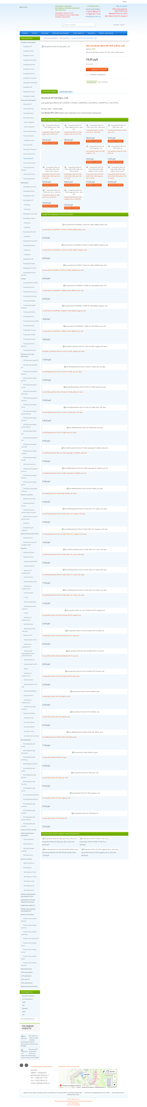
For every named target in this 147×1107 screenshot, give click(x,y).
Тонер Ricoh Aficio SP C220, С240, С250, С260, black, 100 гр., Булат (51, 176)
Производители (26, 992)
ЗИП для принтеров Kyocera (28, 419)
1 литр (25, 597)
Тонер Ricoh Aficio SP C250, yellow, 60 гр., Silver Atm (51, 133)
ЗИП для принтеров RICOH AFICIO (28, 425)
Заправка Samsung (29, 60)
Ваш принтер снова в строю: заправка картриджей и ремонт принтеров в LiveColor (29, 1040)
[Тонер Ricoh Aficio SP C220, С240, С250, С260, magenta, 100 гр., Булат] (96, 169)
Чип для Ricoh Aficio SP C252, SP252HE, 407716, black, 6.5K (61, 676)
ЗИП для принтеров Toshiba (28, 452)
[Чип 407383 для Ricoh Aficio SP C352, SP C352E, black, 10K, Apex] (84, 407)
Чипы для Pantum (29, 174)
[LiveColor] (37, 17)
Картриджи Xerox (29, 196)
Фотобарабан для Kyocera (28, 783)
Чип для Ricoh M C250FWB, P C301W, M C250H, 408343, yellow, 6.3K (63, 230)
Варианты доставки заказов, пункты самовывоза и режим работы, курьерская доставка (53, 1093)
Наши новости (78, 33)
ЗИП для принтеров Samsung (28, 392)
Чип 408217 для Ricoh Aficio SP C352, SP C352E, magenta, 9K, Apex (63, 351)
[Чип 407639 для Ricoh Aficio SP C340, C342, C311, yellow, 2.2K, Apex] (84, 508)
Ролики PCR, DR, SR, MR (28, 830)
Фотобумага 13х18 (29, 877)
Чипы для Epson (28, 136)
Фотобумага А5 (28, 890)
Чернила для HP (28, 566)
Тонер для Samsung (29, 296)
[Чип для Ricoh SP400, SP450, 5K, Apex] (84, 752)
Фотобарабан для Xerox (28, 769)
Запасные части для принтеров (27, 355)
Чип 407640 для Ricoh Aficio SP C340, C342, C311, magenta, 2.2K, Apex (64, 534)
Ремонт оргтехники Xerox (28, 944)
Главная (25, 33)
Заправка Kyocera (29, 64)
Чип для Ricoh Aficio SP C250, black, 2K (54, 818)
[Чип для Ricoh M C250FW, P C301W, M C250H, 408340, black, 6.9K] (84, 265)
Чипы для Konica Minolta (27, 168)
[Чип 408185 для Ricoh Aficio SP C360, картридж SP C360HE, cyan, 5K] (84, 468)
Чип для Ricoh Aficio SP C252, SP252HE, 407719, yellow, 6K (60, 636)
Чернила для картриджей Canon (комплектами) (28, 653)
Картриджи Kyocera (29, 187)
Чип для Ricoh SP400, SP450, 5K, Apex (54, 757)
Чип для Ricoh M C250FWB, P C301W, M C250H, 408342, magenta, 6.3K (64, 250)
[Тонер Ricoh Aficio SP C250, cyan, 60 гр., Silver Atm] (96, 126)
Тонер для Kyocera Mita (31, 321)
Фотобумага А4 (28, 881)
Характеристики (66, 92)
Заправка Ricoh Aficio (30, 83)
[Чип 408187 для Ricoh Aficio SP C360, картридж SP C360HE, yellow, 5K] (84, 447)
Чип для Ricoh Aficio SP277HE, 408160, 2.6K (56, 717)
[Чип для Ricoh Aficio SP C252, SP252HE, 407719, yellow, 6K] (84, 630)
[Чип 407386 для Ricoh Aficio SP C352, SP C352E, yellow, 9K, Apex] (84, 387)
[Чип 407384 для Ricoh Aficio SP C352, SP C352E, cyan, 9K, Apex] (84, 366)
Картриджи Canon (29, 218)
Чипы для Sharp (28, 109)
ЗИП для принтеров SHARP (28, 459)
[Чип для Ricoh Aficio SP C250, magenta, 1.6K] (96, 147)
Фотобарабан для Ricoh (31, 795)
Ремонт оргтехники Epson (28, 957)
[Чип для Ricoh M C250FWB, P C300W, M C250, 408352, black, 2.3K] (84, 285)
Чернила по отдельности (27, 571)
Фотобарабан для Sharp (28, 745)
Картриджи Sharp (29, 263)
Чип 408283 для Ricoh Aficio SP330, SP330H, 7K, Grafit (59, 493)
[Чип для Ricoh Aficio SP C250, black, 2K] (117, 147)
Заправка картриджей (60, 33)
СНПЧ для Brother (26, 983)
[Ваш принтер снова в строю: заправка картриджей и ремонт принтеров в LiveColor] (24, 1037)
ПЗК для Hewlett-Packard (27, 849)
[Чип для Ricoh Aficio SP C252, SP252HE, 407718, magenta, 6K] (84, 610)
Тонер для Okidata (29, 301)
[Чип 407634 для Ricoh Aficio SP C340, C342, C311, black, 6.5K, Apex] (84, 569)
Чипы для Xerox (28, 113)
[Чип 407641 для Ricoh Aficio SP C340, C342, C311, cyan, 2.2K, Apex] (84, 549)
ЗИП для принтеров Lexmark (28, 445)
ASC (23, 1015)
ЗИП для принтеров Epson (28, 483)
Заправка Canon (28, 69)
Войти (124, 2)
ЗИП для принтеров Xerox (28, 406)
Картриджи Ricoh (29, 191)
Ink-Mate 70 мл (28, 718)
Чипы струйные (28, 122)
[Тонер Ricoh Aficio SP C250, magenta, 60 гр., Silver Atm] (74, 127)
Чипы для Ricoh (28, 158)
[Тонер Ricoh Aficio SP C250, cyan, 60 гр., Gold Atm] (52, 191)
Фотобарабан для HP (30, 764)
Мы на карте (121, 6)
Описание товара (49, 92)
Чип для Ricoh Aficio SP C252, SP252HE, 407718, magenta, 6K (61, 615)
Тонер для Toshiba (29, 335)
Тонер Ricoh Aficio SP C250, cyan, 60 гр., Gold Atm (51, 196)
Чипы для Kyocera (29, 154)
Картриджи (24, 183)
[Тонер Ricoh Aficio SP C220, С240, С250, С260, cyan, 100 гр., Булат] (74, 169)
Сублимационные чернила (29, 607)
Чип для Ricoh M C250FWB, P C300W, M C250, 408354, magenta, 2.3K (64, 311)
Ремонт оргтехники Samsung (28, 933)
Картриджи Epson (29, 245)
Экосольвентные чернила (28, 630)
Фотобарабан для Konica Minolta (28, 818)
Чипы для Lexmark (29, 163)
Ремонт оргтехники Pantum (28, 964)
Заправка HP (27, 46)
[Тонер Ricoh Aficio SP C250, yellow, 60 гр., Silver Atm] (52, 127)
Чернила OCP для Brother (28, 708)
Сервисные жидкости (28, 905)
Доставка (45, 33)
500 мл (25, 669)
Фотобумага (27, 868)
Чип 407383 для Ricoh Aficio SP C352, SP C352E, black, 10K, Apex (62, 412)
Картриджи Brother (29, 232)
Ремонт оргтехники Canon (28, 951)
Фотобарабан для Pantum (28, 825)
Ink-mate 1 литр (28, 731)
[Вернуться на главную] (41, 38)
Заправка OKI (27, 87)
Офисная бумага (28, 863)
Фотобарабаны (26, 740)
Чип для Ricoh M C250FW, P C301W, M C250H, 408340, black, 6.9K (63, 270)
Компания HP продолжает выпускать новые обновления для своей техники (29, 1053)
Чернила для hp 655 (30, 664)
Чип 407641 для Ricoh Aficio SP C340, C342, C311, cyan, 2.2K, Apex (63, 554)
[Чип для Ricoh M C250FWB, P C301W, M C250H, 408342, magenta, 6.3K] (84, 244)
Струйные (26, 205)
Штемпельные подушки (27, 529)
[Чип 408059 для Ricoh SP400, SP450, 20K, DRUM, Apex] (84, 732)
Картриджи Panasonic (30, 241)
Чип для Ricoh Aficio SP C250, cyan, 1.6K (55, 778)
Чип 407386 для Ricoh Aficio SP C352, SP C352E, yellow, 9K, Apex (62, 392)
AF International (27, 999)
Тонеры (23, 279)
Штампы (26, 523)
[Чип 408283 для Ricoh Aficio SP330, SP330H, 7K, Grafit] (84, 488)
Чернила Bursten (28, 552)
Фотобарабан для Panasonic (28, 752)
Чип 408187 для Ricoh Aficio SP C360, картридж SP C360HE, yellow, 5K (64, 453)
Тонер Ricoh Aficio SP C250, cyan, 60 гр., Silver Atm (95, 131)
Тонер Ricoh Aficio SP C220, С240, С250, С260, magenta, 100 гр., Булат (95, 176)
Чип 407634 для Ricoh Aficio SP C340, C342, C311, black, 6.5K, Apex (63, 575)
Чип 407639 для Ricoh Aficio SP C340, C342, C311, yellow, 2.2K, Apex (63, 514)
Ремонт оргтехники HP (31, 938)
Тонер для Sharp (28, 325)
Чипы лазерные (28, 127)
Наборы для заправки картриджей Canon (28, 895)
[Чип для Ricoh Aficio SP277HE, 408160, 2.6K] (84, 711)
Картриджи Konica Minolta (28, 274)
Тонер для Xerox (28, 316)
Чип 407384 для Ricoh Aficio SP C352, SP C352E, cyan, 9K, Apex (62, 372)
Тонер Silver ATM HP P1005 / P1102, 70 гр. (93, 842)
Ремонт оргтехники (27, 914)
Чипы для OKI (27, 145)
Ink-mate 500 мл (28, 727)
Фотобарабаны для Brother (28, 776)
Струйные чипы (28, 140)
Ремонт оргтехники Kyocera (28, 926)
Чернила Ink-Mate (29, 713)
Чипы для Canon (28, 118)
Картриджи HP (28, 200)
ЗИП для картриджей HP (29, 366)
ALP (23, 1005)
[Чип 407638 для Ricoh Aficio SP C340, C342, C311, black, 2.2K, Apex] (84, 590)
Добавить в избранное (97, 74)
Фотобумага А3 (28, 886)
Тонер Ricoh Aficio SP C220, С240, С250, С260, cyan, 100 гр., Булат (73, 176)
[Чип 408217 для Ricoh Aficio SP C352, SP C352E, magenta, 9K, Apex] (84, 346)
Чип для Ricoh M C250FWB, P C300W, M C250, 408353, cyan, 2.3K (62, 331)
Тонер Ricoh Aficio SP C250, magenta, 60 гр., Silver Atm (73, 133)
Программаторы (26, 969)
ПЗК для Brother (28, 839)
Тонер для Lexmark (29, 330)
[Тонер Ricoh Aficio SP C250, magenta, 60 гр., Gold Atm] (74, 192)
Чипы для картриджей (28, 100)
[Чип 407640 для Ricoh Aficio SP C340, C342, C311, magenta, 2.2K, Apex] (84, 529)
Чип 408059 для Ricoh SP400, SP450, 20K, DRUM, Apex (59, 737)
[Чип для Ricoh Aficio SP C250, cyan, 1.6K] (117, 126)
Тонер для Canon (28, 287)
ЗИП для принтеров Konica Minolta (28, 412)
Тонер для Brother (29, 312)
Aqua (24, 1011)
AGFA (24, 1002)
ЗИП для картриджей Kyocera (29, 399)
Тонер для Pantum (29, 339)
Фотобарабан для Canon (28, 789)
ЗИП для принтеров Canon (28, 386)
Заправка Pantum (29, 92)
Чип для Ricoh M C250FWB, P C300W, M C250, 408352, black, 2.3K (63, 290)
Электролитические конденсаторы (28, 543)
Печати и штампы (27, 495)
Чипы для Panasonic (29, 149)
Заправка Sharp (28, 51)
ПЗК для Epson (28, 844)
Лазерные (26, 209)
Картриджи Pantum (29, 268)
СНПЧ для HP (25, 979)
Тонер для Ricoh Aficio (30, 283)
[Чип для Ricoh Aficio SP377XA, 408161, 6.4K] (84, 691)
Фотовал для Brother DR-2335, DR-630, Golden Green (59, 852)
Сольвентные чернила (31, 736)
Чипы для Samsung (29, 131)
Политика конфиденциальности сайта (97, 1093)
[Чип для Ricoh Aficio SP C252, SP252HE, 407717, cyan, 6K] (84, 651)
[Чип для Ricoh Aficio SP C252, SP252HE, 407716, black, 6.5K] (84, 671)
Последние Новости (28, 1027)
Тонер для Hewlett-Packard (28, 306)
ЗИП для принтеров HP (31, 360)
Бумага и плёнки (26, 859)
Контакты (91, 33)
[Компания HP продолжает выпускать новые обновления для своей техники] (24, 1051)
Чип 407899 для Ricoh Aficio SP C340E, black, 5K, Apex (59, 432)
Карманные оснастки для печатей (29, 517)
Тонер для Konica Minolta (28, 345)
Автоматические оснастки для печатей (28, 511)
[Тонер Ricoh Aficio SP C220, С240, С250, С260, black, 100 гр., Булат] (52, 169)
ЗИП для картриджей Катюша (29, 490)
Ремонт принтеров (106, 33)
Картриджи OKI (28, 259)
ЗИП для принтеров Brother (28, 379)
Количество (89, 64)
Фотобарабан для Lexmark (28, 805)
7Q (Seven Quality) (28, 996)
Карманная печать (29, 499)
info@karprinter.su (93, 16)
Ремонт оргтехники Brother (28, 919)
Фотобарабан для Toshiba (28, 811)
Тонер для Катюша (29, 350)
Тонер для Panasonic (30, 292)
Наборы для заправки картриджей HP (28, 910)
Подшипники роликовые (29, 986)
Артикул (88, 49)
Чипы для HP (27, 104)
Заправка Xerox (28, 55)
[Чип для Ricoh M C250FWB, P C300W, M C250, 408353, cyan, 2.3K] (84, 326)
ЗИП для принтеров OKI (28, 432)
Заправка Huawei (29, 96)
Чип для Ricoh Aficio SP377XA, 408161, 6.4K (56, 696)
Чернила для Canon (30, 582)
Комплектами (28, 577)
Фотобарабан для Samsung (28, 758)
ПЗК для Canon (28, 855)
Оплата (34, 33)
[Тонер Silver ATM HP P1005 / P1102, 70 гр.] (95, 838)
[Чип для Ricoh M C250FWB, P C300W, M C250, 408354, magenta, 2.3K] (84, 305)
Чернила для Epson (29, 602)
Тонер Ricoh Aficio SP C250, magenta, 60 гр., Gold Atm (73, 198)
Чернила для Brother (30, 561)
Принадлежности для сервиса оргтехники (28, 901)
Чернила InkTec (28, 557)
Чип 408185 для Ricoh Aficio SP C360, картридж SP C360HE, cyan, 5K (64, 473)
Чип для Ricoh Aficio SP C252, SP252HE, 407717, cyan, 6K (60, 656)
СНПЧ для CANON (26, 972)
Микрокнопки (28, 538)
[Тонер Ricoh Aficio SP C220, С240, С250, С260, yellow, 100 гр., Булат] (117, 169)
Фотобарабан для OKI (30, 799)
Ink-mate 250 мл (28, 722)
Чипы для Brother (29, 179)
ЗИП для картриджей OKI (29, 439)
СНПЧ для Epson (26, 976)
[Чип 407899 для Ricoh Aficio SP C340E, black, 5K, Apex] (84, 427)
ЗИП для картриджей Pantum (29, 470)
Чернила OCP (27, 635)
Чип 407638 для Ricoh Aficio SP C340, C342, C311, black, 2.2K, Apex (63, 595)
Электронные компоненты (30, 534)
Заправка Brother (29, 74)
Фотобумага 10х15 (29, 872)
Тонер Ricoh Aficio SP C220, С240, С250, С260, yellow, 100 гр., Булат (117, 176)
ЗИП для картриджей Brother (29, 373)
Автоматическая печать (27, 504)
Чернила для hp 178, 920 (29, 685)
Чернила (24, 548)
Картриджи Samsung (30, 214)
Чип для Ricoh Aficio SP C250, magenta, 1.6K (56, 798)
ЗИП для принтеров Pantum (28, 476)
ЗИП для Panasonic (29, 464)
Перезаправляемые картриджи (27, 834)
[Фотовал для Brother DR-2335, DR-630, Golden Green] (60, 849)
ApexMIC (25, 1008)
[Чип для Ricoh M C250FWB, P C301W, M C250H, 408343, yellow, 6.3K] (84, 224)
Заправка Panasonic (29, 78)
